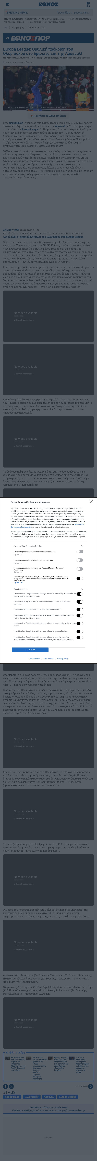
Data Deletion (34, 659)
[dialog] (48, 580)
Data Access (48, 659)
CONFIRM (30, 650)
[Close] (92, 502)
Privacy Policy (62, 659)
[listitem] (48, 546)
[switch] (80, 551)
